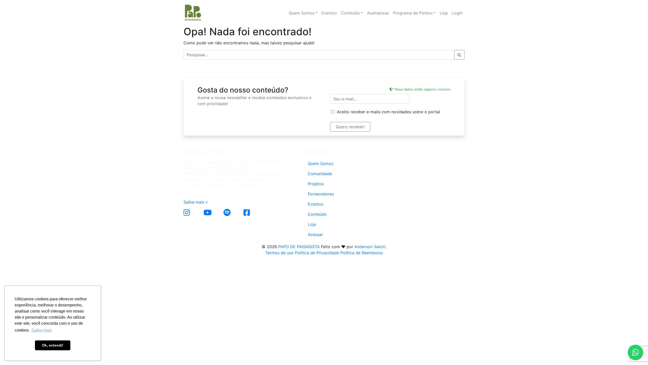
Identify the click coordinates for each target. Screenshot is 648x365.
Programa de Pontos (413, 12)
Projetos (316, 183)
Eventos (329, 12)
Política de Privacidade (317, 252)
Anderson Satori (369, 246)
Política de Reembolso (361, 252)
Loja (444, 12)
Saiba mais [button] (41, 330)
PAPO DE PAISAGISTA (299, 246)
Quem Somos (301, 12)
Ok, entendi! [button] (52, 345)
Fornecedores (321, 193)
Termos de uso (279, 252)
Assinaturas (378, 12)
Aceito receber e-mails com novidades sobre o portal (387, 111)
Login (457, 12)
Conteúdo (350, 12)
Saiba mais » (196, 202)
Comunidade (320, 173)
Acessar (315, 234)
